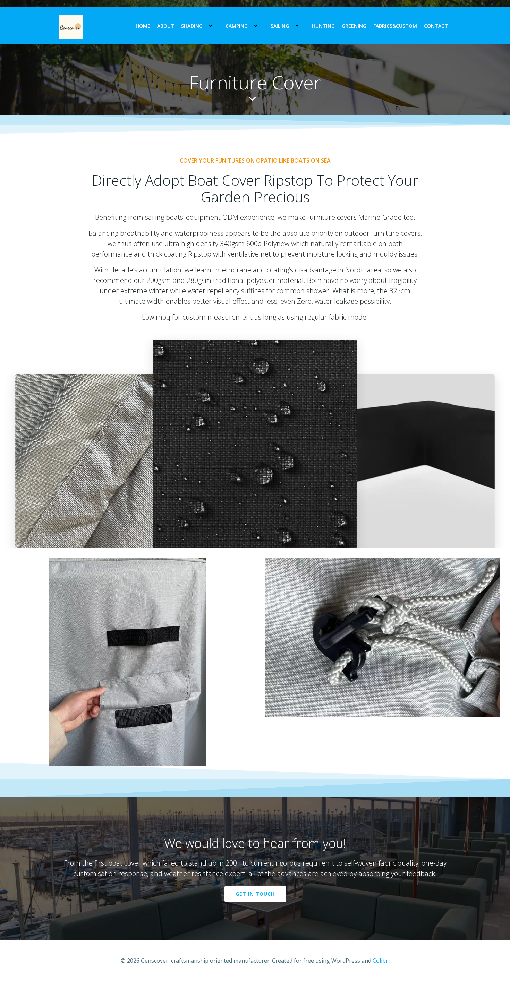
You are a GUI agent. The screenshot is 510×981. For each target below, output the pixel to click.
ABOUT (165, 26)
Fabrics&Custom (395, 26)
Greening (354, 26)
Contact (436, 26)
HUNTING (323, 26)
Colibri (381, 960)
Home (143, 26)
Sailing (280, 26)
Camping (237, 26)
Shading (192, 26)
